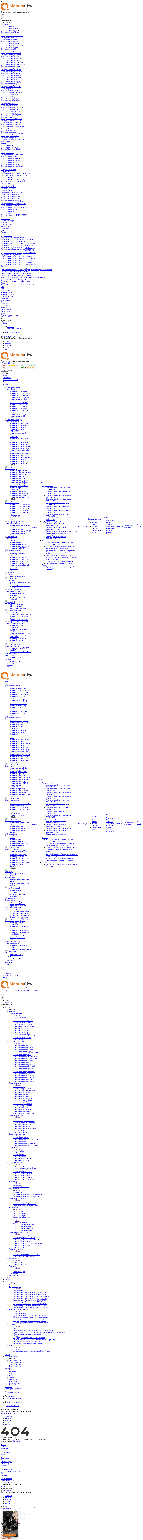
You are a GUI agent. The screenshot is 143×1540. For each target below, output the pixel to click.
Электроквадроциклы (21, 1138)
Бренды (3, 1447)
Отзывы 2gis (5, 1464)
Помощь (4, 1475)
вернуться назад (6, 1441)
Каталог (12, 1011)
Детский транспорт (20, 1223)
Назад (13, 1009)
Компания (12, 1372)
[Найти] (2, 16)
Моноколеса (17, 1262)
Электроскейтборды (20, 1202)
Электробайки (18, 1151)
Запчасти (16, 1270)
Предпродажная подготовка (23, 1313)
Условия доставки (7, 1481)
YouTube (8, 345)
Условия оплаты (6, 1479)
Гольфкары (17, 1185)
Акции (3, 1445)
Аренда (16, 1349)
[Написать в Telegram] (9, 1538)
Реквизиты (5, 1460)
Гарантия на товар (7, 1482)
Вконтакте (8, 341)
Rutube (7, 347)
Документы (5, 1458)
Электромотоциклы (20, 1119)
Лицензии (4, 1456)
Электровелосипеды (20, 1045)
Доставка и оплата (15, 1360)
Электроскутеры (19, 1087)
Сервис (11, 1285)
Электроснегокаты (20, 1253)
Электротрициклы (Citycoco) (23, 1236)
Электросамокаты (19, 1017)
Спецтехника (18, 1192)
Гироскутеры (18, 1211)
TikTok (7, 349)
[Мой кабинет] (2, 971)
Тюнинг (16, 1328)
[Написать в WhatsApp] (3, 1538)
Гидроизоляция (18, 1290)
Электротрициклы (20, 1166)
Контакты (4, 1454)
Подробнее (10, 1535)
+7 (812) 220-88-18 (7, 317)
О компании (5, 1452)
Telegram (8, 343)
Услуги (3, 1465)
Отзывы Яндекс (6, 1462)
